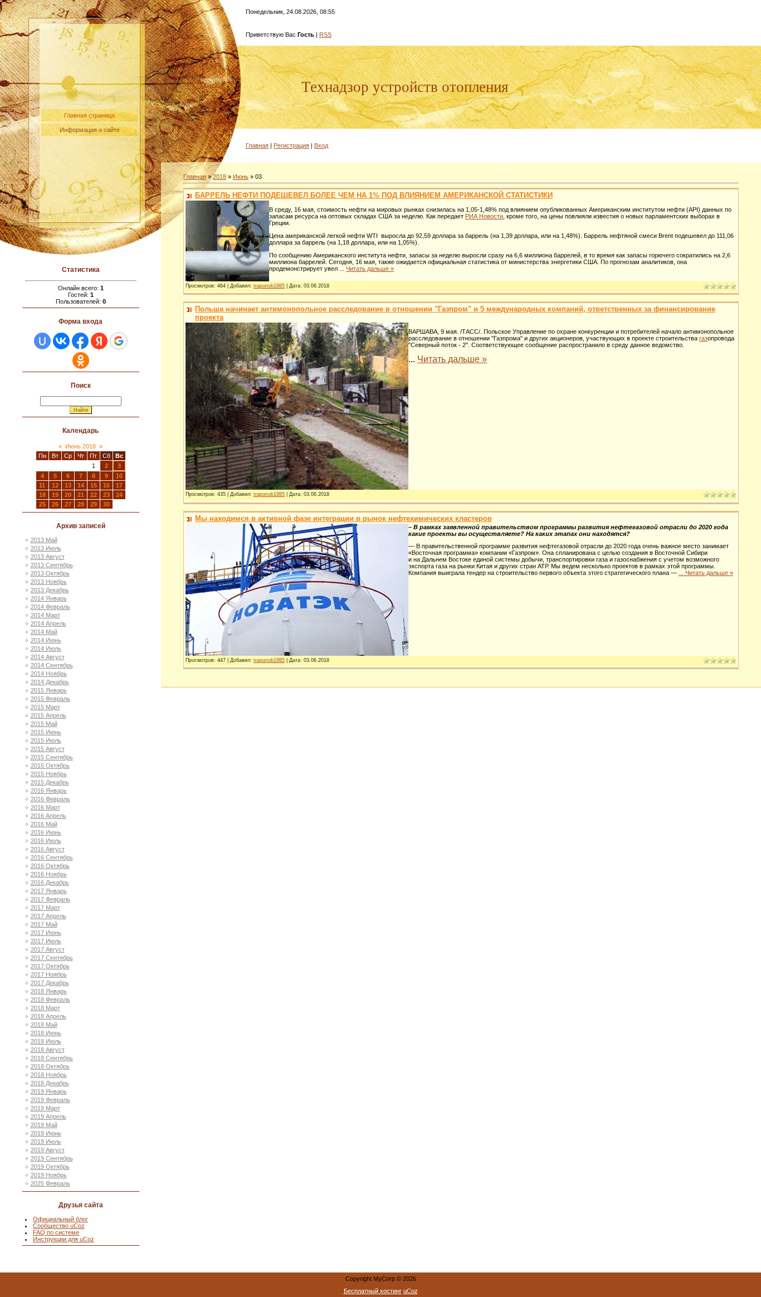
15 (93, 485)
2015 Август (48, 748)
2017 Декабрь (50, 982)
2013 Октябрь (50, 573)
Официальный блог (60, 1219)
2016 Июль (46, 840)
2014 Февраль (50, 606)
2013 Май (44, 540)
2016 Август (48, 849)
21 (80, 494)
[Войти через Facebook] (80, 341)
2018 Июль (46, 1041)
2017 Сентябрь (52, 957)
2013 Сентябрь (52, 565)
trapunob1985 (269, 286)
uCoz (410, 1291)
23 (106, 494)
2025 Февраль (50, 1183)
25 (42, 504)
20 (68, 494)
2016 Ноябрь (49, 874)
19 (55, 494)
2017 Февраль (50, 899)
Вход (321, 145)
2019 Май (44, 1125)
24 (119, 494)
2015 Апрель (48, 715)
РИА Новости (484, 216)
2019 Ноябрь (49, 1175)
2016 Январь (49, 790)
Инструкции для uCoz (63, 1239)
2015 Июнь (46, 732)
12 (55, 485)
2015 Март (45, 707)
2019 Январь (49, 1091)
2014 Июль (46, 648)
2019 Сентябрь (52, 1158)
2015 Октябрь (50, 765)
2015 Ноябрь (49, 774)
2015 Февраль (50, 698)
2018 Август (48, 1049)
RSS (325, 34)
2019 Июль (46, 1141)
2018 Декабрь (50, 1083)
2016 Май (44, 824)
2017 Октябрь (50, 966)
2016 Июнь (46, 832)
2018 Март (45, 1008)
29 (93, 504)
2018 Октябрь (50, 1066)
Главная (257, 145)
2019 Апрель (48, 1116)
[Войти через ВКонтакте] (61, 341)
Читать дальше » (370, 268)
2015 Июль (46, 740)
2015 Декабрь (50, 782)
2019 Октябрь (50, 1166)
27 (68, 504)
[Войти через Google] (119, 341)
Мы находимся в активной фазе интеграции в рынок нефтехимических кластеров (343, 518)
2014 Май (44, 631)
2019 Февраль (50, 1099)
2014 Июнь (46, 640)
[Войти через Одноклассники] (80, 360)
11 (42, 485)
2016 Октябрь (50, 865)
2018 (219, 176)
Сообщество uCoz (59, 1225)
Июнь (240, 176)
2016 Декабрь (50, 882)
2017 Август (48, 949)
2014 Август (48, 657)
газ (703, 338)
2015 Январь (49, 690)
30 (106, 504)
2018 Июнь (46, 1033)
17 (119, 485)
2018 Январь (49, 991)
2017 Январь (49, 891)
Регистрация (291, 145)
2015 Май (44, 723)
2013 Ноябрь (49, 581)
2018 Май (44, 1024)
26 (55, 504)
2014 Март (45, 615)
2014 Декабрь (50, 682)
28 (80, 504)
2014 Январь (49, 598)
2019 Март (45, 1108)
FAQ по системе (56, 1232)
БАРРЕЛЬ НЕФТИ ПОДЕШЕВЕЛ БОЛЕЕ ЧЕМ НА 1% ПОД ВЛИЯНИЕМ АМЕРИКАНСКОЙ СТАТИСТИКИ (374, 195)
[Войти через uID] (42, 341)
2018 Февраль (50, 999)
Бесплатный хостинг (373, 1291)
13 (68, 485)
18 (42, 494)
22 (93, 494)
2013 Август (48, 556)
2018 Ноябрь (49, 1074)
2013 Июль (46, 548)
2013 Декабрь (50, 590)
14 (80, 485)
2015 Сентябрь (52, 757)
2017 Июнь (46, 932)
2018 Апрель (48, 1016)
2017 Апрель (48, 916)
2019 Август (48, 1150)
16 (106, 485)
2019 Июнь (46, 1133)
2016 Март (45, 807)
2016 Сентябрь (52, 857)
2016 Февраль (50, 799)
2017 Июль (46, 941)
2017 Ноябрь (49, 974)
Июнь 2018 (80, 446)
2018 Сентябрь (52, 1058)
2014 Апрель (48, 623)
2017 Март (45, 907)
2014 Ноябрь (49, 673)
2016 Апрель (48, 815)
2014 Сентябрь (52, 665)
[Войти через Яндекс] (99, 341)
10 (119, 475)
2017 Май (44, 924)
